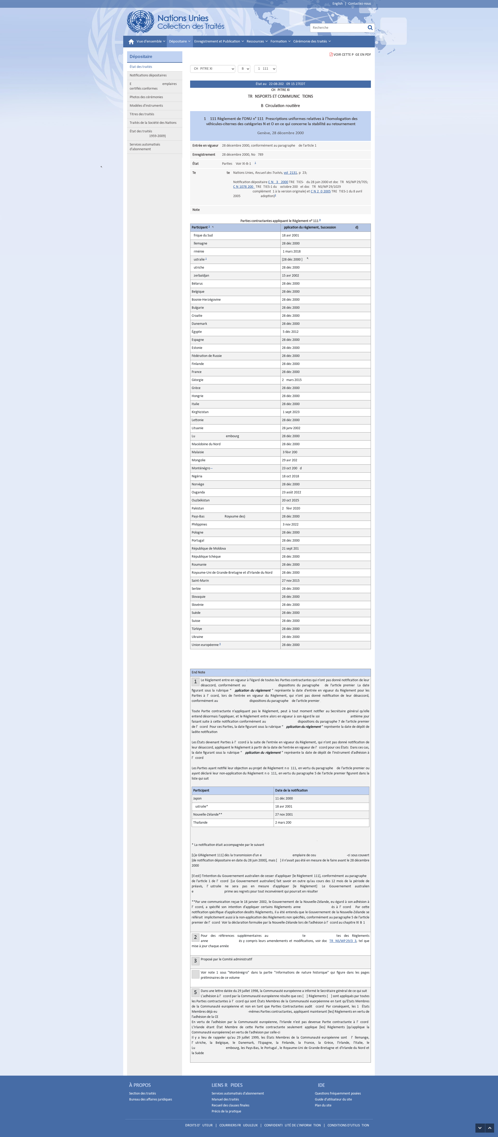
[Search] (370, 27)
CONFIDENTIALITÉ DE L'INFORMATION (292, 1125)
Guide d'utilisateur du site (333, 1100)
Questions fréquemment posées (338, 1094)
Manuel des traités (225, 1100)
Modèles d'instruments (146, 106)
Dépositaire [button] (178, 42)
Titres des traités (142, 114)
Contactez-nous (359, 4)
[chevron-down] (480, 1128)
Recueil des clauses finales (230, 1105)
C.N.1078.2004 (244, 187)
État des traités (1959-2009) (148, 133)
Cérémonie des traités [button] (310, 42)
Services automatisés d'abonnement (145, 147)
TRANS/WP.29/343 (342, 941)
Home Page (176, 21)
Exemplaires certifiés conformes (153, 86)
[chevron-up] (489, 1128)
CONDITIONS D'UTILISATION (348, 1125)
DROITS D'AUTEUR (199, 1125)
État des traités (141, 67)
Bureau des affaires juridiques (150, 1100)
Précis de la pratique (226, 1111)
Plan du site (323, 1105)
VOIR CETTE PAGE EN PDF (352, 55)
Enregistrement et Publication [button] (217, 42)
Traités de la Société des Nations (153, 123)
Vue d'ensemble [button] (149, 42)
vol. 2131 (290, 173)
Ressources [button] (256, 42)
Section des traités (142, 1094)
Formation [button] (279, 42)
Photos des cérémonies (146, 97)
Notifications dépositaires (148, 75)
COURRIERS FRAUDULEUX (238, 1125)
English (338, 4)
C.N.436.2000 (278, 182)
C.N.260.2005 (321, 191)
